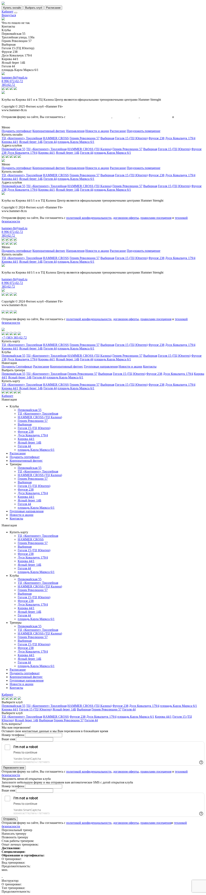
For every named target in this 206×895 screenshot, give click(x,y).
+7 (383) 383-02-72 (14, 337)
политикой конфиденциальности (88, 117)
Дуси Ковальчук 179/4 (180, 138)
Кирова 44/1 (10, 142)
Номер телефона (13, 735)
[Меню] (15, 12)
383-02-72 (8, 84)
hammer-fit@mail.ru (14, 77)
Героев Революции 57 (85, 138)
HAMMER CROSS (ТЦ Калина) (89, 149)
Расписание (118, 131)
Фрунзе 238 (156, 138)
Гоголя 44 (50, 142)
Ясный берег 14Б (31, 142)
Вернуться (9, 15)
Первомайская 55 (13, 149)
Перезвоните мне (13, 767)
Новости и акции (97, 131)
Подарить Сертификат (17, 366)
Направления (75, 131)
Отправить (9, 818)
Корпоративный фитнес (48, 131)
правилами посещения (155, 117)
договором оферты (126, 117)
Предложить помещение (143, 131)
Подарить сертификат (17, 131)
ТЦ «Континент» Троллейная (22, 138)
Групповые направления (101, 366)
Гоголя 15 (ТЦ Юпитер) (131, 138)
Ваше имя (8, 739)
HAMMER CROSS (56, 138)
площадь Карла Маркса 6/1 (76, 142)
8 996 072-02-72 (12, 81)
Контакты (150, 366)
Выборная (107, 138)
